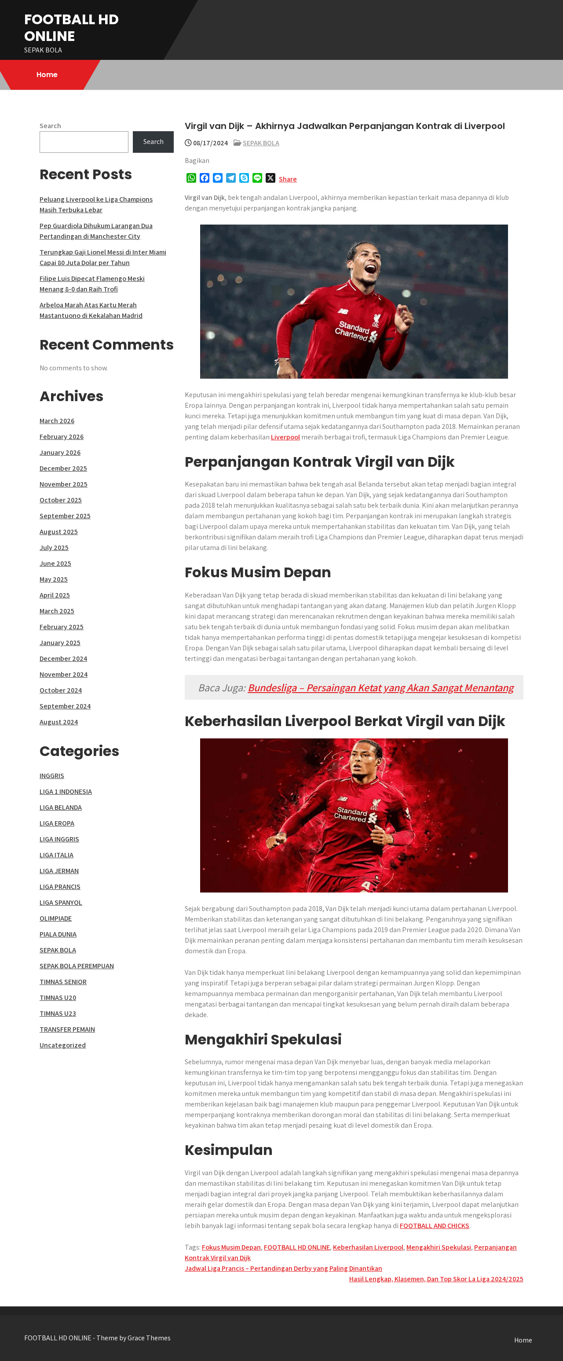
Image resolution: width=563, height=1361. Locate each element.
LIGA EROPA (57, 823)
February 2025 (62, 626)
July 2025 (54, 547)
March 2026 (57, 420)
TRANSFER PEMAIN (67, 1029)
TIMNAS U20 (58, 997)
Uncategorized (63, 1045)
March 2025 (57, 611)
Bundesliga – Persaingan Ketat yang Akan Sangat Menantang (380, 687)
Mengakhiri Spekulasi (438, 1247)
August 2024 (59, 722)
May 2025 (54, 579)
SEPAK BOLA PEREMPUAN (77, 965)
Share (288, 179)
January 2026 (60, 452)
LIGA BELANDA (61, 807)
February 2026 (62, 436)
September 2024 (65, 706)
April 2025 (55, 595)
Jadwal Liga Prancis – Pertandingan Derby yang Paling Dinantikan (283, 1268)
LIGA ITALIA (56, 854)
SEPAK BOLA (261, 143)
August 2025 (59, 531)
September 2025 (65, 515)
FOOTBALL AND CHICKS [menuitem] (434, 1225)
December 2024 (63, 658)
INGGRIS (52, 775)
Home (47, 75)
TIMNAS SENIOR (63, 981)
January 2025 (60, 642)
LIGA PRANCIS (60, 886)
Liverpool (285, 437)
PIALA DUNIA (58, 934)
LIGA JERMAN (59, 870)
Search (50, 125)
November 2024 (64, 674)
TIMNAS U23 (58, 1013)
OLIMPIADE (56, 918)
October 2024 (61, 690)
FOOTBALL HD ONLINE (71, 27)
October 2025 (61, 500)
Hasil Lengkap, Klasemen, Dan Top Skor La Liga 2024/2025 (436, 1279)
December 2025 (63, 468)
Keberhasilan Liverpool (368, 1247)
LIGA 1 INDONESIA (66, 791)
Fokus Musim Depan (231, 1247)
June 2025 (55, 563)
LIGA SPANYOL (61, 902)
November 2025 (64, 484)
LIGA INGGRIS (59, 839)
